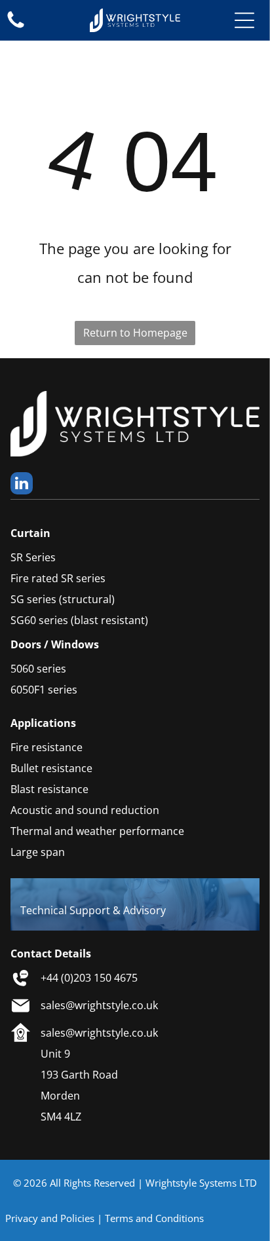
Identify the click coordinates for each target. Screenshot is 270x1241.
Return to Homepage (135, 332)
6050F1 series (43, 689)
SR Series (33, 557)
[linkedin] (21, 485)
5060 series (38, 668)
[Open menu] (244, 20)
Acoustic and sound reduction (84, 810)
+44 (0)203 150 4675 (89, 978)
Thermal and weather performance (97, 831)
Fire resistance (46, 747)
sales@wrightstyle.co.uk (99, 1005)
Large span (37, 852)
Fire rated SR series (58, 578)
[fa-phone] (15, 27)
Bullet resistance (51, 768)
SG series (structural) (62, 599)
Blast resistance (49, 789)
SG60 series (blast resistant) (79, 620)
